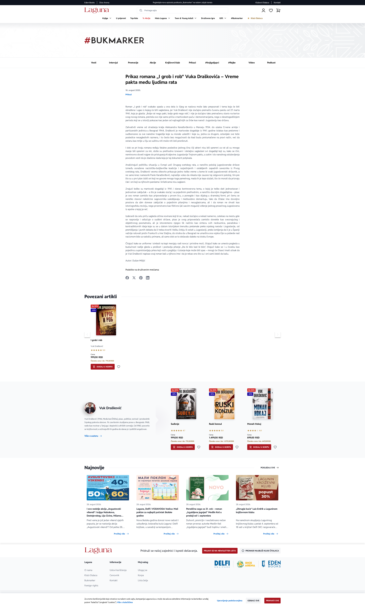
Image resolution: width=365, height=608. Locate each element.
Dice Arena (104, 2)
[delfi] (222, 564)
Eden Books (89, 2)
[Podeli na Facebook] (127, 277)
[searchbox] (182, 10)
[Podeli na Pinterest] (141, 277)
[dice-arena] (246, 564)
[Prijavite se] (263, 10)
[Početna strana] (97, 10)
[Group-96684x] (271, 564)
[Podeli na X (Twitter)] (134, 277)
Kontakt (277, 2)
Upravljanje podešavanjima (229, 600)
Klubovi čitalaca (262, 2)
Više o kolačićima (125, 602)
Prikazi (128, 94)
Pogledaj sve (268, 467)
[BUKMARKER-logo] (114, 40)
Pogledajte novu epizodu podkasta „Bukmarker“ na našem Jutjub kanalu (182, 2)
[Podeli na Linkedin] (147, 277)
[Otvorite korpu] (278, 10)
